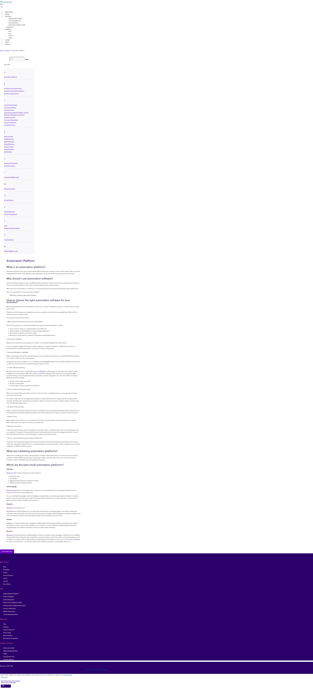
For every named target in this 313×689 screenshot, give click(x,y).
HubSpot (9, 523)
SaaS (5, 226)
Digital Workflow (9, 149)
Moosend (9, 535)
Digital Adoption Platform (15, 18)
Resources (8, 29)
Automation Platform (10, 77)
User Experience (9, 240)
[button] (45, 6)
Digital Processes (9, 141)
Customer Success (9, 125)
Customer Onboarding (11, 120)
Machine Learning (9, 189)
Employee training (9, 166)
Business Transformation (11, 93)
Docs (9, 33)
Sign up (7, 44)
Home (2, 50)
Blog (9, 31)
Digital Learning (9, 139)
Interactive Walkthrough (11, 177)
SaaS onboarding (13, 23)
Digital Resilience (9, 144)
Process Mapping (9, 212)
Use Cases (8, 16)
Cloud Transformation (10, 105)
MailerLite (10, 508)
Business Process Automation (13, 88)
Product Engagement (10, 214)
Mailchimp (10, 473)
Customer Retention (10, 122)
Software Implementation (12, 228)
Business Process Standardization (14, 91)
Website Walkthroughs (11, 251)
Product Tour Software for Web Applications (16, 26)
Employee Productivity (11, 163)
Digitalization (8, 152)
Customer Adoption (10, 107)
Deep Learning (8, 136)
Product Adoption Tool (14, 20)
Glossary (10, 35)
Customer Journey (9, 117)
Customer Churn (9, 110)
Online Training (8, 200)
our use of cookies (66, 675)
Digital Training (8, 147)
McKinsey (43, 371)
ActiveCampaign (12, 490)
